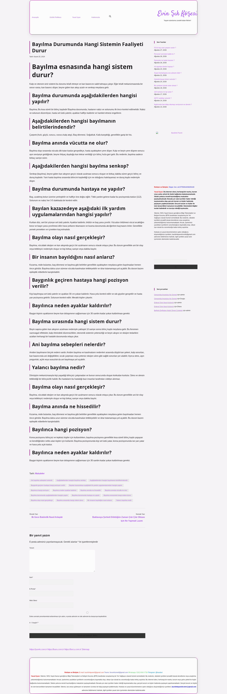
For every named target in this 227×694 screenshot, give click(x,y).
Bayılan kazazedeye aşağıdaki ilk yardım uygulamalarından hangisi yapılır (95, 485)
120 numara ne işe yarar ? (163, 92)
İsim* (31, 577)
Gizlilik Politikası (55, 17)
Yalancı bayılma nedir (123, 500)
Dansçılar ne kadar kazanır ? (164, 60)
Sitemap (85, 649)
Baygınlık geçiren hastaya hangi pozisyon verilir (48, 485)
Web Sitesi (33, 600)
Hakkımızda (95, 17)
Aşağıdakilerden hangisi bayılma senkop (71, 480)
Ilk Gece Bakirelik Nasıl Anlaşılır (47, 517)
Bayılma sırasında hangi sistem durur (70, 500)
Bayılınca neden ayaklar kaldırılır (64, 490)
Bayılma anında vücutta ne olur (116, 490)
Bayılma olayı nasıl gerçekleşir (42, 500)
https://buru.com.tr (55, 649)
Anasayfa (35, 17)
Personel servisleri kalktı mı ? (164, 54)
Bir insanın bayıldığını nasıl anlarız (99, 500)
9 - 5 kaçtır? (34, 623)
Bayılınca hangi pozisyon (40, 490)
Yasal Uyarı (76, 17)
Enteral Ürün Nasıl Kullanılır (164, 303)
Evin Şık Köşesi (177, 14)
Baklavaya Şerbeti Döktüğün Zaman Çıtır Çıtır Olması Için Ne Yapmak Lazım (118, 519)
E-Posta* (32, 589)
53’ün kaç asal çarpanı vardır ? (165, 48)
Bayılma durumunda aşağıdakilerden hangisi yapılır (49, 495)
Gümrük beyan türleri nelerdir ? (165, 79)
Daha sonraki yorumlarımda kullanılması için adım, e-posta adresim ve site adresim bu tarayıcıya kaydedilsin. (68, 616)
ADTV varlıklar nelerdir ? (163, 98)
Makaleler (40, 473)
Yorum (31, 548)
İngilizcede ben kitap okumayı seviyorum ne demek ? (173, 104)
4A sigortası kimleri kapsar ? (164, 67)
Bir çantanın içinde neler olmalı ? (165, 86)
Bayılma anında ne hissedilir (91, 490)
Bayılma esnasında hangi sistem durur (117, 495)
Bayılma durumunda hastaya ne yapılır (85, 495)
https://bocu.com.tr (72, 649)
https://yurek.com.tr (38, 649)
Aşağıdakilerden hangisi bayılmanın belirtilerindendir (109, 480)
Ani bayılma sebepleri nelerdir (41, 480)
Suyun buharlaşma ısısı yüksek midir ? (167, 73)
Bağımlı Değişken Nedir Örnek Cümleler (168, 310)
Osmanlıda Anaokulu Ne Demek (165, 295)
